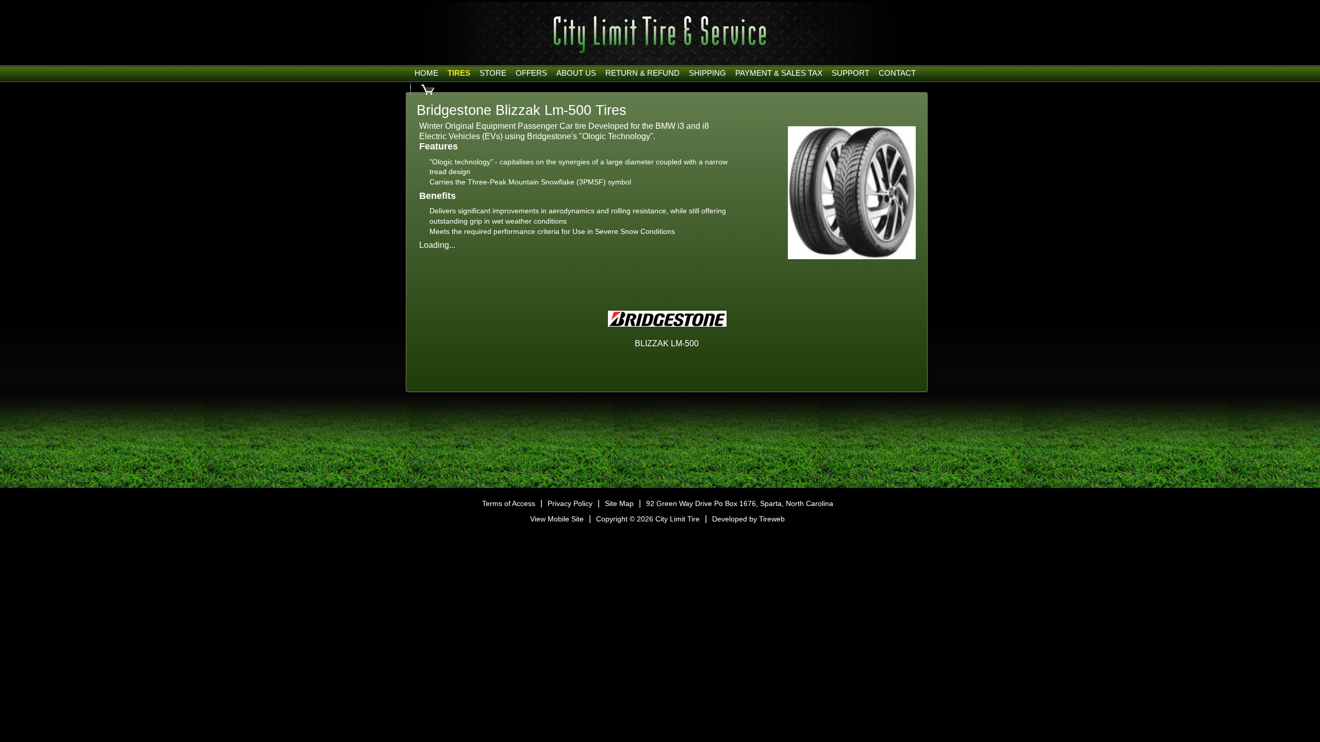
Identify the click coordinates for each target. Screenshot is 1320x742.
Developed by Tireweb (748, 519)
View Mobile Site (557, 519)
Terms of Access (508, 503)
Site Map (619, 503)
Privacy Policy (570, 503)
